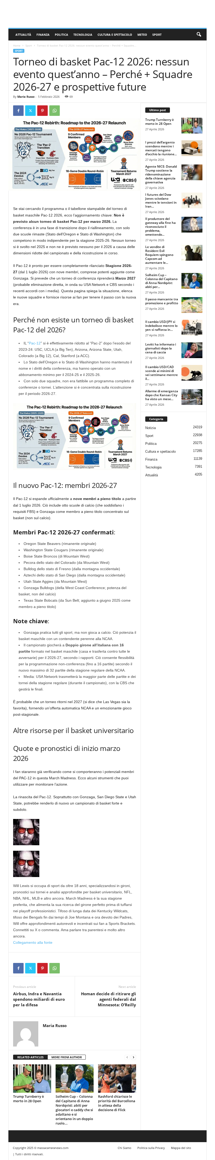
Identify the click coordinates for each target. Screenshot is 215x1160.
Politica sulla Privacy (151, 1148)
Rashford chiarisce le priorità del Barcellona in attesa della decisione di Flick (116, 1103)
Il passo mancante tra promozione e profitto (161, 301)
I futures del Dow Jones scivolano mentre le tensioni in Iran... (161, 200)
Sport (157, 35)
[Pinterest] (42, 110)
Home (16, 45)
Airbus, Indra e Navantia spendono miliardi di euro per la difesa (39, 999)
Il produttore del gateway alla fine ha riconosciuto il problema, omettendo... (160, 226)
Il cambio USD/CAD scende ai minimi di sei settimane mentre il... (161, 373)
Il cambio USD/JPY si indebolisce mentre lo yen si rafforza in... (161, 325)
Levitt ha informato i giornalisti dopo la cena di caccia (160, 348)
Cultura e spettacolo (115, 35)
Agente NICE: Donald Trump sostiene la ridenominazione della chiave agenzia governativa (161, 174)
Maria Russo (26, 97)
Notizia (150, 428)
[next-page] (133, 1057)
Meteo (142, 35)
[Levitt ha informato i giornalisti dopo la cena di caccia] (191, 350)
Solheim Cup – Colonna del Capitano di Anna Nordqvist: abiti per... (161, 281)
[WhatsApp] (54, 110)
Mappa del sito (181, 1148)
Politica (61, 35)
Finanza (43, 35)
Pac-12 (35, 343)
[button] (199, 34)
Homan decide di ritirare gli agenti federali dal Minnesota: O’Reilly (108, 999)
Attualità (23, 35)
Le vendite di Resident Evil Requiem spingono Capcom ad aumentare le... (159, 255)
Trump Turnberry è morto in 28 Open (28, 1098)
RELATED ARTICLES (30, 1057)
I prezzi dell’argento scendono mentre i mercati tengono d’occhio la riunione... (161, 148)
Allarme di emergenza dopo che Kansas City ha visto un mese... (161, 395)
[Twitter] (30, 110)
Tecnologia (82, 35)
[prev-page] (127, 1057)
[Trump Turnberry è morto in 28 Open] (32, 1078)
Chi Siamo (124, 1148)
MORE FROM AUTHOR (66, 1057)
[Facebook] (18, 110)
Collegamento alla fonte (32, 942)
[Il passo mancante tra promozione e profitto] (191, 305)
